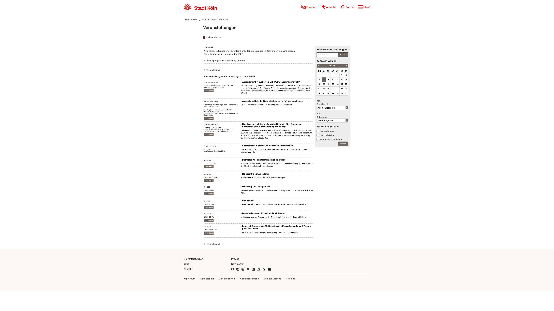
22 (342, 88)
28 (337, 93)
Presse (235, 258)
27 (333, 93)
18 (324, 88)
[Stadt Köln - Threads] (243, 268)
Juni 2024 (332, 66)
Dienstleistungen (193, 258)
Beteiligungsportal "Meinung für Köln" (226, 60)
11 (324, 84)
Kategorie (322, 115)
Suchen (343, 54)
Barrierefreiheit (227, 278)
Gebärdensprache (249, 278)
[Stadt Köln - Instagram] (237, 268)
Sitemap (290, 278)
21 (337, 88)
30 (346, 93)
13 (333, 84)
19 (328, 88)
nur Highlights (327, 135)
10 (319, 84)
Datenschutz (207, 278)
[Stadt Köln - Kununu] (258, 268)
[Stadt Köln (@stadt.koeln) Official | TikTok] (269, 268)
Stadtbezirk (323, 102)
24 (319, 93)
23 (346, 88)
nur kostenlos (327, 131)
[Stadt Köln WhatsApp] (264, 268)
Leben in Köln (191, 19)
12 (328, 84)
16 (346, 84)
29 (342, 93)
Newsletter (237, 264)
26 (328, 93)
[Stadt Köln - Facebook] (232, 268)
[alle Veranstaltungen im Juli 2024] (346, 66)
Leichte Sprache (272, 278)
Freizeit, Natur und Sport (215, 19)
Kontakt (188, 269)
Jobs (186, 264)
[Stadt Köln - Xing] (248, 268)
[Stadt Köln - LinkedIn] (253, 268)
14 (337, 84)
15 (342, 84)
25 (324, 93)
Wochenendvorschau (331, 139)
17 (319, 88)
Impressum (189, 278)
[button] (364, 7)
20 (333, 88)
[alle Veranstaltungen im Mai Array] (318, 66)
